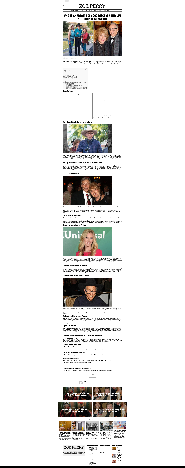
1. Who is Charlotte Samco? (71, 84)
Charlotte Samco (70, 338)
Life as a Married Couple (68, 74)
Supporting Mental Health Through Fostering (119, 461)
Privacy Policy (102, 447)
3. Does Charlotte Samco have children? (72, 86)
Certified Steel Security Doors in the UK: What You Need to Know (78, 433)
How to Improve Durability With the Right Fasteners (92, 433)
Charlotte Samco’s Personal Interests (70, 77)
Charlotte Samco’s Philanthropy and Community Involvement (75, 82)
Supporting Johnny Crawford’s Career (70, 76)
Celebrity (94, 12)
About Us (101, 448)
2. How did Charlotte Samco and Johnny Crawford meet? (75, 85)
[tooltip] (84, 383)
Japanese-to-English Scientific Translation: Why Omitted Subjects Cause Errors (65, 433)
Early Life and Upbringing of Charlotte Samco (72, 71)
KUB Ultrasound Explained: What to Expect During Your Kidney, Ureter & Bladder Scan (120, 431)
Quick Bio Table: (67, 70)
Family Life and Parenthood (69, 75)
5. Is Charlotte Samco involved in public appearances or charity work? (77, 88)
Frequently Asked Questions (69, 83)
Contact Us (102, 452)
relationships (98, 155)
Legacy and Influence (68, 81)
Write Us (101, 450)
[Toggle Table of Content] (86, 69)
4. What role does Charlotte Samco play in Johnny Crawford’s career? (77, 87)
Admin (67, 58)
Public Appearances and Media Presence (71, 78)
